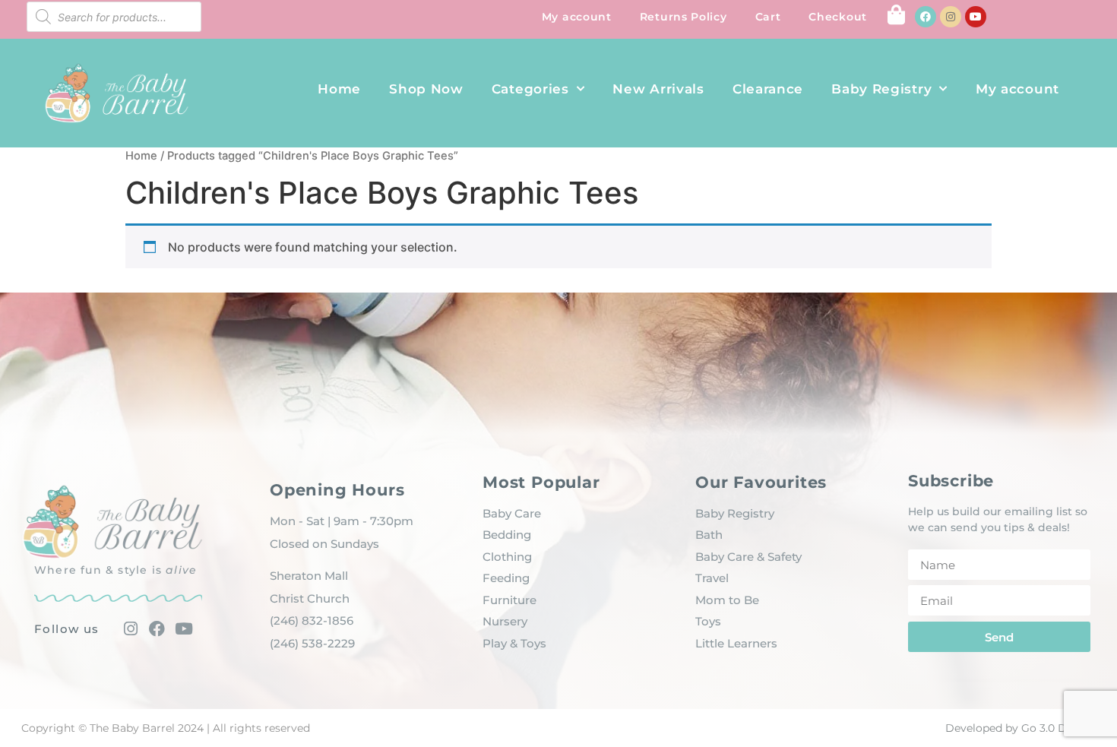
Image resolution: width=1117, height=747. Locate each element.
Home (339, 89)
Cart (768, 17)
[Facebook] (925, 16)
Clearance (768, 89)
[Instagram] (950, 16)
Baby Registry (881, 89)
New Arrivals (658, 89)
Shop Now (426, 89)
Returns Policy (683, 17)
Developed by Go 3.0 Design (1020, 728)
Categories (530, 89)
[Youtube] (975, 16)
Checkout (837, 17)
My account (577, 17)
